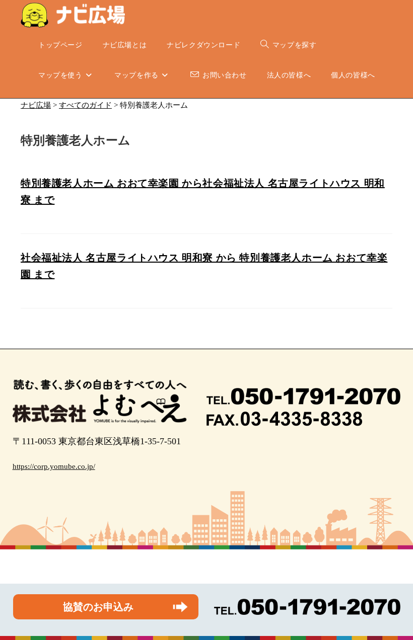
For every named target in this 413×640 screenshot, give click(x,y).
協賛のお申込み (98, 606)
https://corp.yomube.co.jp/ (54, 466)
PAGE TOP (394, 612)
